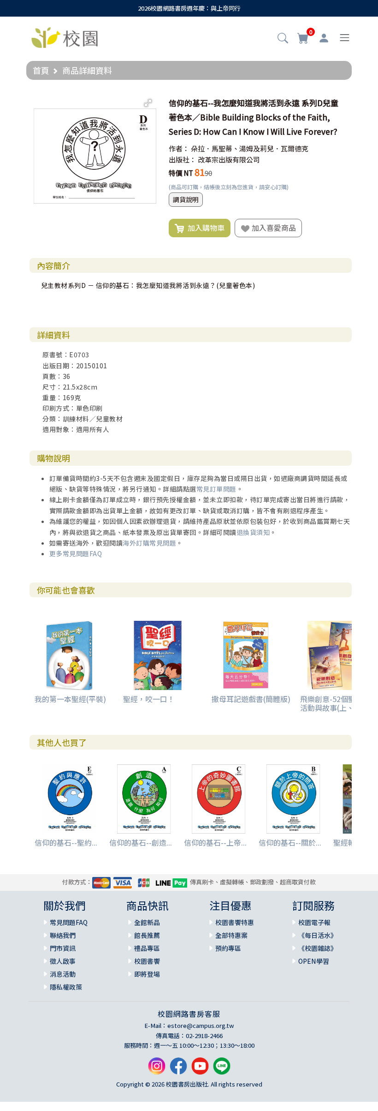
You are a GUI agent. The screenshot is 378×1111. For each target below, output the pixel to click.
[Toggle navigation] (344, 38)
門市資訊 (63, 948)
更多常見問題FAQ (75, 553)
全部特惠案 (231, 935)
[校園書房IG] (156, 1069)
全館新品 (147, 922)
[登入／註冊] (323, 38)
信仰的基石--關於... (290, 842)
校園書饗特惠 (234, 922)
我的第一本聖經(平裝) (70, 698)
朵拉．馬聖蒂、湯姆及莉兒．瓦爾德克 (249, 148)
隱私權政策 (66, 986)
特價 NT (181, 173)
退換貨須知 (253, 532)
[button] (283, 38)
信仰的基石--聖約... (66, 842)
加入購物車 (204, 227)
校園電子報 (314, 922)
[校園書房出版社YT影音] (200, 1069)
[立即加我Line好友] (221, 1069)
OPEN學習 (313, 961)
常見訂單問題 (216, 488)
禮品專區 (147, 948)
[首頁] (64, 36)
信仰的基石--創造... (140, 842)
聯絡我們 (63, 935)
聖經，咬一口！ (149, 698)
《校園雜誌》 (317, 948)
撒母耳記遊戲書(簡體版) (251, 698)
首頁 (41, 70)
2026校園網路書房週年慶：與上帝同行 (189, 8)
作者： (179, 148)
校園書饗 (147, 961)
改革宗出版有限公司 (229, 159)
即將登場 (147, 974)
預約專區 (228, 948)
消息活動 (63, 974)
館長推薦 (147, 935)
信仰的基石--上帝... (215, 842)
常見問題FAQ (69, 922)
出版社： (182, 159)
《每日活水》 (317, 935)
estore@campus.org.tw (200, 1025)
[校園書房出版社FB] (178, 1069)
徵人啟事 (63, 961)
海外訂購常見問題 (149, 542)
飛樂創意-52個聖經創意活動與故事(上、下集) (339, 703)
